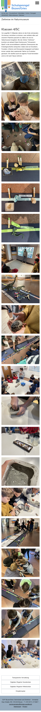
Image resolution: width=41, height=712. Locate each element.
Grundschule (13, 13)
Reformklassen (13, 15)
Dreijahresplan (20, 691)
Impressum (17, 707)
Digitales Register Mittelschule (20, 687)
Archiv (27, 13)
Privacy (25, 707)
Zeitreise (21, 15)
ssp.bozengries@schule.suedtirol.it (20, 704)
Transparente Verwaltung (20, 678)
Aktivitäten (21, 13)
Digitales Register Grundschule (20, 682)
